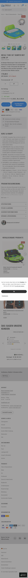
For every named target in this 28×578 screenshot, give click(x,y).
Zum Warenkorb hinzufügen (19, 104)
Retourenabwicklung (6, 428)
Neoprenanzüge (4, 488)
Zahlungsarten (4, 421)
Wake (2, 470)
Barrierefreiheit (4, 565)
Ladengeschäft (4, 452)
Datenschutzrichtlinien (6, 561)
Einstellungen (5, 296)
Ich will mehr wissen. (19, 286)
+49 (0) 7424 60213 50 (15, 407)
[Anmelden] (14, 6)
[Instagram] (15, 538)
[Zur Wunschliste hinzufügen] (25, 45)
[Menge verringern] (3, 104)
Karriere (3, 458)
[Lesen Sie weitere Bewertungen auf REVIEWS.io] (18, 355)
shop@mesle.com (5, 402)
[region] (14, 343)
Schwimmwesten (5, 485)
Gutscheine (3, 506)
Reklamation (4, 434)
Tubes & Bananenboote (11, 14)
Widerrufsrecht (4, 558)
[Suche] (18, 6)
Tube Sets (20, 14)
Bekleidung (3, 492)
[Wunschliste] (18, 6)
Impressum (3, 552)
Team (2, 449)
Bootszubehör (4, 495)
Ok (14, 291)
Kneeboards (4, 476)
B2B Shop (5, 376)
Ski (2, 473)
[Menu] (25, 5)
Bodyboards (4, 482)
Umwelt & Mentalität (6, 455)
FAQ (2, 437)
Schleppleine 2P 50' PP (8, 93)
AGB (2, 555)
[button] (3, 343)
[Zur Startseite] (6, 5)
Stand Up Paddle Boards (7, 479)
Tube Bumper (6, 91)
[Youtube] (25, 538)
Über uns (3, 446)
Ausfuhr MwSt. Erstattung (7, 431)
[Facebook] (20, 538)
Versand (3, 424)
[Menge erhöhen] (9, 104)
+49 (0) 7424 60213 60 (15, 405)
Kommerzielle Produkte (6, 498)
